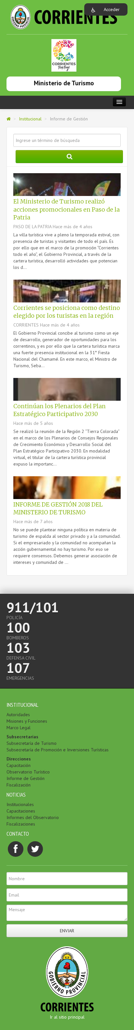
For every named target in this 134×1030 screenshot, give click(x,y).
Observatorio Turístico (28, 772)
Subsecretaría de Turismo (32, 743)
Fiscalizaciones (21, 824)
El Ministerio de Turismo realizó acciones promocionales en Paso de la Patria (66, 209)
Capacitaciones (21, 811)
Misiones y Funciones (27, 721)
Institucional (30, 119)
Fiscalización (19, 785)
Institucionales (20, 804)
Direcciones (19, 759)
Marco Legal (19, 728)
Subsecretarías (22, 737)
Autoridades (18, 714)
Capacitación (19, 765)
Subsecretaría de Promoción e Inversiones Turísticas (58, 750)
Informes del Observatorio (33, 817)
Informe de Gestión (26, 778)
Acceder (112, 9)
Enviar (67, 931)
